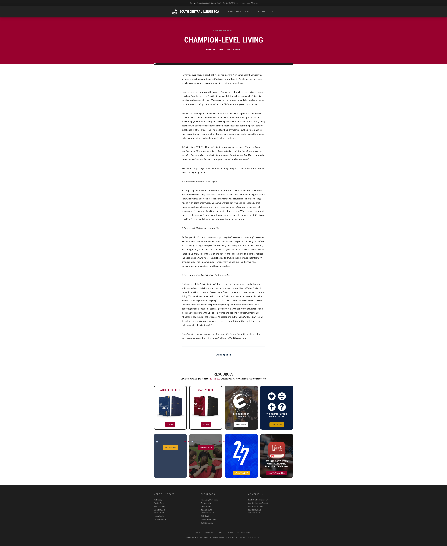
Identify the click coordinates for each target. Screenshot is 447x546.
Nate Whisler (159, 516)
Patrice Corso (159, 503)
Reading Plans (206, 509)
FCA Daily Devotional (209, 500)
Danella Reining (160, 519)
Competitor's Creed (208, 513)
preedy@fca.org (251, 3)
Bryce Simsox (159, 513)
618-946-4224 (234, 3)
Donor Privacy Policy (250, 537)
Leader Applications (208, 519)
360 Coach (205, 516)
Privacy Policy (231, 537)
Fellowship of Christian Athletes (202, 537)
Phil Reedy (158, 500)
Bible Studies (206, 506)
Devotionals (206, 503)
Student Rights (207, 522)
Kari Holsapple (159, 509)
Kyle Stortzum (159, 506)
